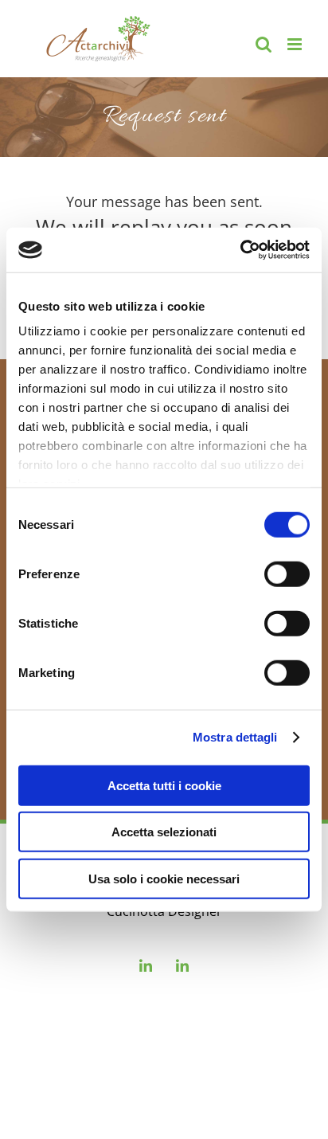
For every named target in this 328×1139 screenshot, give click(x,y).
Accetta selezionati (164, 832)
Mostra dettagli (235, 737)
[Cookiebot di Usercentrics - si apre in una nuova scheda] (240, 250)
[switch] (287, 573)
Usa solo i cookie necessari (164, 878)
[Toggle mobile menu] (295, 44)
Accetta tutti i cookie (164, 785)
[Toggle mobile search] (263, 44)
